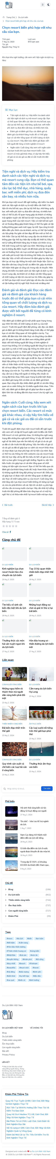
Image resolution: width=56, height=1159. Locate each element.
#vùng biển (34, 951)
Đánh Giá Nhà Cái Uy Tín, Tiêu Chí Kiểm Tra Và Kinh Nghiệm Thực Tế (28, 1136)
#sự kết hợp (24, 976)
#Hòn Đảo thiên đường (16, 947)
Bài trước (8, 505)
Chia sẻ (5, 532)
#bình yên (37, 972)
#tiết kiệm (11, 942)
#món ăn (34, 955)
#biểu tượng (24, 972)
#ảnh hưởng (34, 980)
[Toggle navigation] (42, 4)
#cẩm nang (23, 942)
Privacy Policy (8, 1054)
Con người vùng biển (18, 910)
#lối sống (39, 959)
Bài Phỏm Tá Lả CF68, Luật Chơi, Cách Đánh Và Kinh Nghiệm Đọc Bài (28, 1123)
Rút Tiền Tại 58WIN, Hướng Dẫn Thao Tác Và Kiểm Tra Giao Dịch (28, 1109)
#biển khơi (11, 976)
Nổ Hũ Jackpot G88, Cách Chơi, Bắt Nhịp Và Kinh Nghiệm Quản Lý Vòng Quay (28, 1129)
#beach (22, 963)
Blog (10, 889)
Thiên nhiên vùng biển (19, 900)
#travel (36, 967)
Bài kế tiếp (47, 505)
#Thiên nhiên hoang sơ (16, 951)
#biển (29, 938)
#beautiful (11, 967)
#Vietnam (33, 963)
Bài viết (5, 1051)
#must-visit (24, 967)
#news (9, 938)
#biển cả (21, 980)
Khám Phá (13, 916)
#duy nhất (11, 963)
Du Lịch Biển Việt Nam (41, 1151)
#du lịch (20, 938)
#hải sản (23, 955)
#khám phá (27, 959)
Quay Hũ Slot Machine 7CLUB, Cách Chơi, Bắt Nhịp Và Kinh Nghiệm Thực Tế (27, 1116)
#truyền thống (12, 959)
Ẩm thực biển (14, 905)
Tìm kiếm (47, 788)
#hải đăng (11, 972)
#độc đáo (37, 976)
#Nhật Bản (11, 955)
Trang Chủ (10, 17)
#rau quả (10, 980)
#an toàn (39, 938)
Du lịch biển (23, 17)
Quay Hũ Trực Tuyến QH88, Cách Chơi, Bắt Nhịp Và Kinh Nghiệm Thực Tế (27, 1102)
